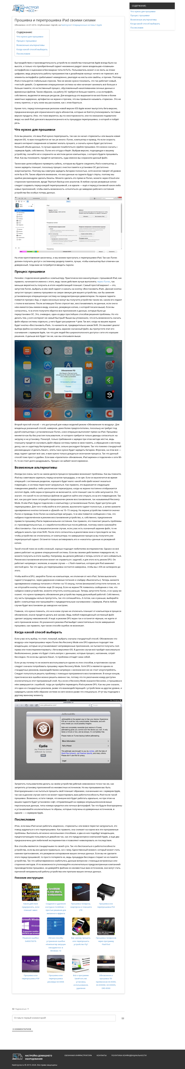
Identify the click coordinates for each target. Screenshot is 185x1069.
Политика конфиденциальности (129, 1055)
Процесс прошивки (26, 40)
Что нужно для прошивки (29, 36)
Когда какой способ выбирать (32, 49)
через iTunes (103, 281)
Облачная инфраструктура (78, 1055)
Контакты (102, 1055)
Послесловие (23, 53)
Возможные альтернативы (30, 45)
